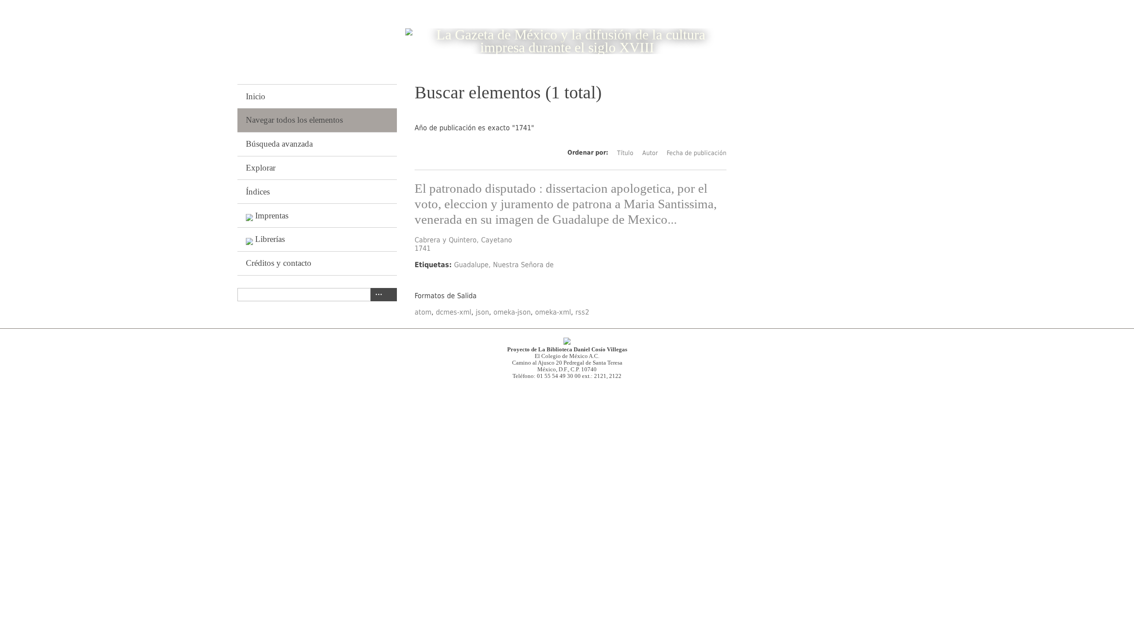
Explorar (261, 167)
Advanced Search (377, 294)
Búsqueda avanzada (279, 143)
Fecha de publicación (696, 152)
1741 (423, 248)
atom (423, 312)
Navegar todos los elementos (294, 119)
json (482, 312)
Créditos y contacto (278, 263)
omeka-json (512, 312)
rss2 (582, 312)
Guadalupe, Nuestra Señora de (504, 265)
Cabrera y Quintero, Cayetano (463, 240)
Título (625, 152)
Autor (650, 152)
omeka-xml (553, 312)
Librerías (270, 239)
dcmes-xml (453, 312)
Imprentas (271, 215)
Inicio (255, 96)
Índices (258, 191)
